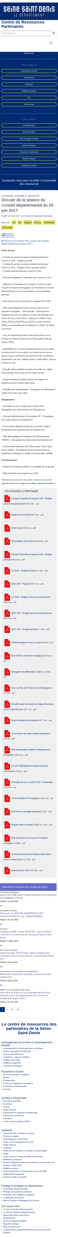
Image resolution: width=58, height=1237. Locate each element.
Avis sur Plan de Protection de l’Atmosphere (31, 688)
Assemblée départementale (15, 1189)
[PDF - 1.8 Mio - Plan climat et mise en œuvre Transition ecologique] (7, 838)
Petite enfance (9, 1145)
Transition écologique (12, 1066)
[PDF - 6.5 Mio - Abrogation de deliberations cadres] (7, 672)
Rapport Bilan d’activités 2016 (25, 824)
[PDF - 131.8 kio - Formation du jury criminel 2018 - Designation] (7, 782)
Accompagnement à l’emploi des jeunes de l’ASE (25, 1171)
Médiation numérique (12, 1159)
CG (14, 222)
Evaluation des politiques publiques (18, 1194)
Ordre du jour (17, 528)
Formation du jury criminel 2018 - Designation (32, 782)
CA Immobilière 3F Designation (25, 798)
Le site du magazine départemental (19, 1212)
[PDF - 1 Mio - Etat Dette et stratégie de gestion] (7, 811)
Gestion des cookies (29, 165)
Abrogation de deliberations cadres (27, 672)
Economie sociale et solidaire (16, 1074)
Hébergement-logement (13, 1174)
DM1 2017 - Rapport (20, 584)
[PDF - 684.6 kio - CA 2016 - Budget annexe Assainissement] (7, 597)
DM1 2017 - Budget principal (24, 629)
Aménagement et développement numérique (23, 1048)
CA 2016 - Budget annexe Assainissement (30, 597)
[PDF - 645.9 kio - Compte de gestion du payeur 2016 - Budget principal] (7, 554)
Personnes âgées (11, 1136)
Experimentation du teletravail (24, 720)
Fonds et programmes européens (18, 1083)
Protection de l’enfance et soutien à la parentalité (25, 1151)
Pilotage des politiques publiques (17, 1192)
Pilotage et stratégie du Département (23, 196)
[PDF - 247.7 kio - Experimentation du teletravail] (7, 720)
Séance (37, 222)
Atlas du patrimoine (11, 1227)
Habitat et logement (12, 1063)
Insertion (7, 1089)
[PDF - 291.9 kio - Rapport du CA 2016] (7, 514)
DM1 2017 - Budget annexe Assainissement (31, 613)
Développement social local (15, 1139)
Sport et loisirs (9, 1110)
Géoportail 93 (9, 1218)
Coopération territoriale (13, 1197)
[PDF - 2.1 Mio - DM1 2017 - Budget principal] (7, 629)
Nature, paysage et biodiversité (17, 1051)
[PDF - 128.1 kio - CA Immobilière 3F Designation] (7, 798)
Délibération (49, 222)
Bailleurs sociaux (10, 1168)
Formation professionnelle (14, 1086)
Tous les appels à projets (29, 139)
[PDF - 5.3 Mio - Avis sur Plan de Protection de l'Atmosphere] (7, 688)
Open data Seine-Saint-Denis (16, 1215)
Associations (29, 78)
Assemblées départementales (39, 483)
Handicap (7, 1148)
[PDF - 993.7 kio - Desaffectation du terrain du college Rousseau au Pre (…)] (7, 704)
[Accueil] (29, 11)
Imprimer (8, 235)
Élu (29, 98)
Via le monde (29, 104)
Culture (6, 1107)
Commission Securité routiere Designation (30, 733)
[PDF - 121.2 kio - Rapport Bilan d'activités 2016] (7, 824)
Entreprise (29, 84)
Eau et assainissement (13, 1054)
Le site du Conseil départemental (18, 1209)
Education (7, 1118)
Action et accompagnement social (18, 1142)
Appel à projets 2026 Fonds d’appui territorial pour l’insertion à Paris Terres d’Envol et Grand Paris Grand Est (27, 956)
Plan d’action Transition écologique (27, 655)
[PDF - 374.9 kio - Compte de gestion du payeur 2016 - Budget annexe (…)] (7, 498)
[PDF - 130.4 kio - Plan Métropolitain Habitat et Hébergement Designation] (7, 749)
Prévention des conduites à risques (18, 1133)
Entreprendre (9, 1080)
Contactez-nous (29, 125)
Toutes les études (29, 145)
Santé (5, 1153)
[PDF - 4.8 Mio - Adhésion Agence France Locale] (7, 642)
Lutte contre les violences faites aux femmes (23, 1156)
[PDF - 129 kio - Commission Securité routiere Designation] (7, 733)
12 (12, 1009)
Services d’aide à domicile (14, 1177)
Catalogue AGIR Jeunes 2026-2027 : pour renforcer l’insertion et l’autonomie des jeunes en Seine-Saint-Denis (26, 934)
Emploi (6, 1077)
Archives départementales (14, 1221)
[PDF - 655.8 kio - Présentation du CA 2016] (7, 541)
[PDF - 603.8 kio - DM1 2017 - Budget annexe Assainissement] (7, 613)
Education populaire (12, 1101)
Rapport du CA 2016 (20, 514)
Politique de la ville (11, 1060)
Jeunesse (7, 1104)
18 (18, 1009)
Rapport (27, 222)
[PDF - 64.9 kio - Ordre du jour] (7, 528)
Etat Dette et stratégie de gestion (26, 811)
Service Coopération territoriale (38, 216)
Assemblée (7, 227)
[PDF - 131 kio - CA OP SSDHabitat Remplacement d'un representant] (7, 766)
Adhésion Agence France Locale (26, 642)
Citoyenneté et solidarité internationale (20, 1112)
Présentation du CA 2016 (22, 541)
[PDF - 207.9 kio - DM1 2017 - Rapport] (7, 584)
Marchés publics (29, 132)
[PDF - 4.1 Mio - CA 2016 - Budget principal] (7, 570)
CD (19, 222)
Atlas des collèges (11, 1224)
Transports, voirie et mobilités (16, 1057)
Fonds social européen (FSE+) (17, 1121)
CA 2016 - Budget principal (23, 570)
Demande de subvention (29, 152)
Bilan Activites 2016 (20, 870)
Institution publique (29, 91)
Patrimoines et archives (13, 1115)
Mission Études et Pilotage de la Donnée (21, 1200)
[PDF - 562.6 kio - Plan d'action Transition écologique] (7, 655)
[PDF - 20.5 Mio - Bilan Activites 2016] (7, 870)
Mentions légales (29, 159)
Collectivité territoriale (29, 71)
